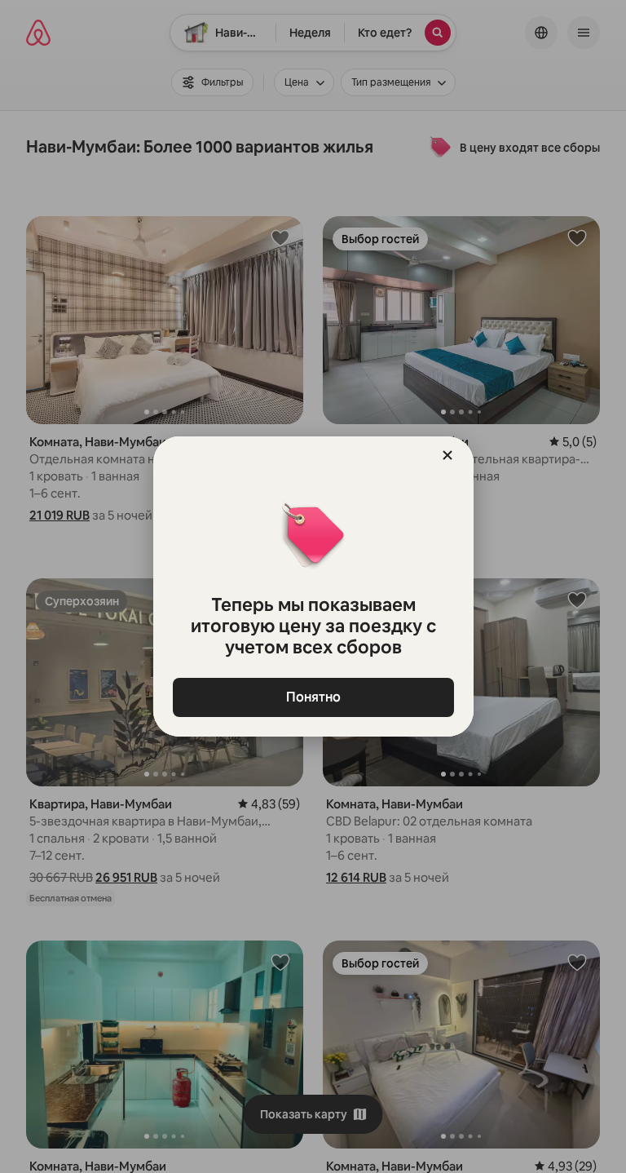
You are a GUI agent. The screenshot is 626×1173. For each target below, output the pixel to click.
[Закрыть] (447, 455)
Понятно (313, 697)
